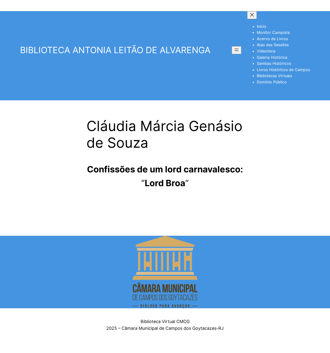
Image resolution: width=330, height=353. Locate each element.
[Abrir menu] (236, 50)
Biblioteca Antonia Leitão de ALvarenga (115, 50)
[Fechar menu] (252, 15)
